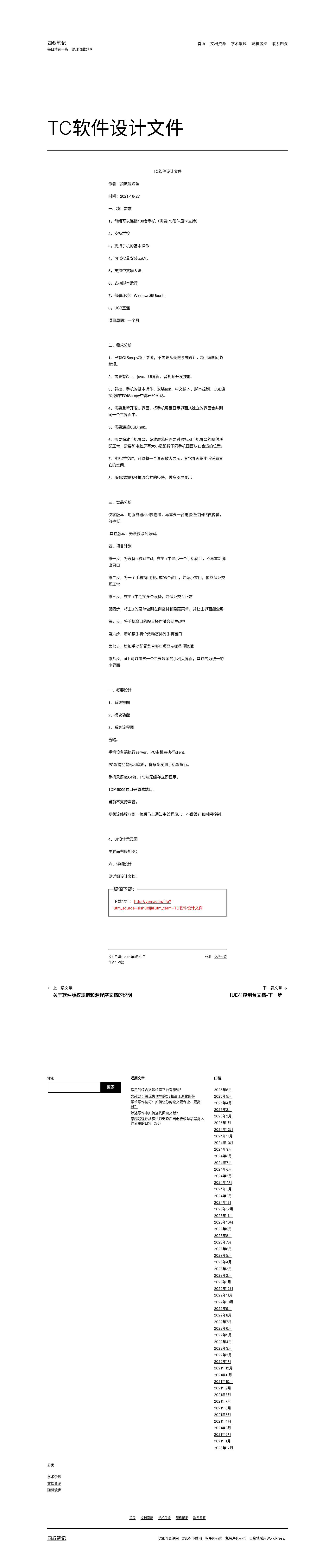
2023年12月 (223, 1209)
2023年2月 (223, 1275)
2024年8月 (223, 1156)
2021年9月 (222, 1388)
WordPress (275, 1538)
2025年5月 (223, 1096)
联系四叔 (280, 44)
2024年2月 (223, 1196)
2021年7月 (222, 1401)
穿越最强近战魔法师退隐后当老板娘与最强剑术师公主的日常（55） (167, 1121)
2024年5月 (223, 1176)
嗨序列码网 (213, 1538)
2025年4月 (223, 1103)
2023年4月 (223, 1262)
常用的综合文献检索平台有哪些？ (157, 1090)
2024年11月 (223, 1136)
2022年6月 (223, 1328)
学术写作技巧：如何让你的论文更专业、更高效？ (165, 1104)
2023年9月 (223, 1229)
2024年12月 (223, 1130)
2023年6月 (223, 1249)
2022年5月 (223, 1335)
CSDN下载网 (192, 1538)
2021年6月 (222, 1408)
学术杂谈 (238, 44)
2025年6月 (223, 1090)
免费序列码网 (235, 1538)
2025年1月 (222, 1123)
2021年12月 (223, 1368)
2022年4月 (223, 1342)
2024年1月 (222, 1202)
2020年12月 (223, 1448)
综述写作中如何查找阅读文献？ (155, 1113)
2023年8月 (223, 1236)
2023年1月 (222, 1282)
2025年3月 (223, 1110)
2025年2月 (223, 1116)
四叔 (121, 962)
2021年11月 (223, 1375)
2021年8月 (222, 1395)
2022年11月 (223, 1295)
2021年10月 (223, 1382)
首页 (201, 44)
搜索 (50, 1078)
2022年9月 (223, 1309)
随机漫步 (259, 44)
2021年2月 (222, 1434)
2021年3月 (222, 1428)
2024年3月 (223, 1189)
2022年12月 (223, 1289)
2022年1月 (222, 1362)
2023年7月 (222, 1242)
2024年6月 (223, 1169)
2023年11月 (223, 1216)
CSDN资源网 (168, 1538)
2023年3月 (223, 1269)
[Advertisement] (161, 12)
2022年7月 (222, 1322)
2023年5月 (223, 1255)
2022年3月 (223, 1348)
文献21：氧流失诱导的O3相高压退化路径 (163, 1096)
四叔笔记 (56, 43)
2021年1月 (222, 1441)
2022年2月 (223, 1355)
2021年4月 (222, 1421)
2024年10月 (223, 1143)
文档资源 (218, 44)
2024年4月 (223, 1182)
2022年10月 (223, 1302)
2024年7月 (223, 1163)
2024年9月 (223, 1149)
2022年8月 (223, 1315)
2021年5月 (222, 1415)
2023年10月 (223, 1222)
